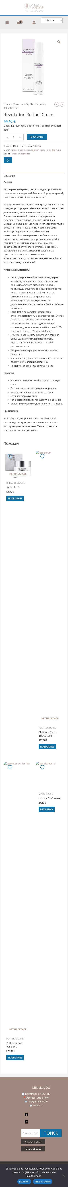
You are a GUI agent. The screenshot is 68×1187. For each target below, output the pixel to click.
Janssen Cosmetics (20, 149)
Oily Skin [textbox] (48, 20)
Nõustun (24, 1181)
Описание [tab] (9, 175)
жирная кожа (38, 149)
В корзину (37, 136)
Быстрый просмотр (18, 476)
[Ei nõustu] (63, 1175)
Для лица (19, 103)
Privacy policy (43, 1181)
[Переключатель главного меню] (7, 22)
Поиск (51, 1133)
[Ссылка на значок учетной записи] (34, 22)
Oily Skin (29, 103)
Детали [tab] (8, 182)
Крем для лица (53, 149)
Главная (8, 103)
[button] (59, 42)
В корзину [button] (46, 809)
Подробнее (15, 498)
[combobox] (52, 20)
